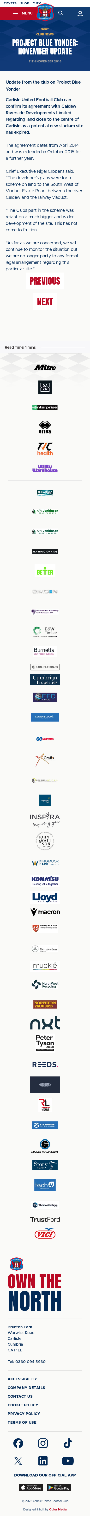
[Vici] (45, 1234)
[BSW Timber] (45, 632)
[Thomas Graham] (45, 1205)
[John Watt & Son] (45, 841)
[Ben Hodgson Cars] (45, 551)
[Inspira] (45, 820)
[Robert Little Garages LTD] (45, 1105)
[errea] (45, 427)
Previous (45, 280)
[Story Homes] (45, 1165)
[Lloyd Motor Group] (45, 897)
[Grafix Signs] (45, 760)
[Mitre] (45, 367)
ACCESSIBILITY (22, 1379)
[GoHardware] (45, 738)
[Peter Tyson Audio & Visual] (45, 1043)
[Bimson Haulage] (45, 591)
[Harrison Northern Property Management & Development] (45, 780)
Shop (24, 3)
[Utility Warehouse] (45, 468)
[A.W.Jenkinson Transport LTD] (45, 511)
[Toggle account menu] (80, 13)
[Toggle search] (61, 13)
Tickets (10, 3)
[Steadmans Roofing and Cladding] (45, 1125)
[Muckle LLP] (45, 966)
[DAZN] (45, 387)
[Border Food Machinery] (45, 612)
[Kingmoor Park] (45, 863)
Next (45, 301)
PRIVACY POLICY (24, 1414)
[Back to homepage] (45, 12)
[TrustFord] (45, 1219)
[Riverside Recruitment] (45, 1084)
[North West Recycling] (45, 984)
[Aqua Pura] (45, 493)
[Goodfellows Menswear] (45, 717)
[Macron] (45, 912)
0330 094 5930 (27, 1362)
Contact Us (20, 1396)
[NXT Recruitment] (45, 1022)
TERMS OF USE (22, 1422)
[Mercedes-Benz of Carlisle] (45, 949)
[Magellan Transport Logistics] (45, 929)
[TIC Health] (45, 449)
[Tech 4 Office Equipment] (45, 1185)
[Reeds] (45, 1064)
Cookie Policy (23, 1405)
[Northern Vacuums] (45, 1004)
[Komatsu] (45, 881)
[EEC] (45, 697)
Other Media (58, 1509)
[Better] (45, 571)
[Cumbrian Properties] (45, 679)
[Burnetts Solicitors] (45, 652)
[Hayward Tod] (45, 800)
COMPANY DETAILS (26, 1388)
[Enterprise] (45, 407)
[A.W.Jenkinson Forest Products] (45, 531)
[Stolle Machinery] (45, 1145)
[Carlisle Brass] (45, 667)
